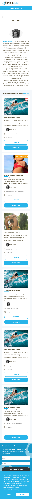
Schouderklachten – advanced (13, 175)
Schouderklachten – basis (12, 117)
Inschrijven (16, 205)
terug (4, 17)
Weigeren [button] (9, 494)
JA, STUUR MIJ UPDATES (16, 469)
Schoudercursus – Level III (12, 233)
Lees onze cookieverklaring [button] (11, 490)
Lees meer (16, 142)
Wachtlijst (16, 147)
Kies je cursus (14, 8)
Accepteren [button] (23, 494)
